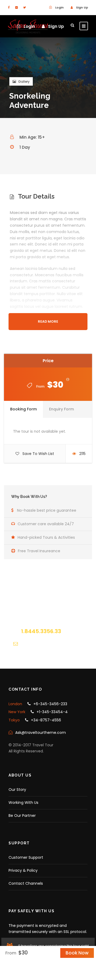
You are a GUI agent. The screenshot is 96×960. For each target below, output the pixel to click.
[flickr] (16, 7)
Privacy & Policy (23, 870)
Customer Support (26, 857)
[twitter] (24, 7)
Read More (48, 321)
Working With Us (23, 802)
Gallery (24, 81)
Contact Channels (26, 883)
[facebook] (9, 7)
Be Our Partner (22, 815)
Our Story (17, 789)
